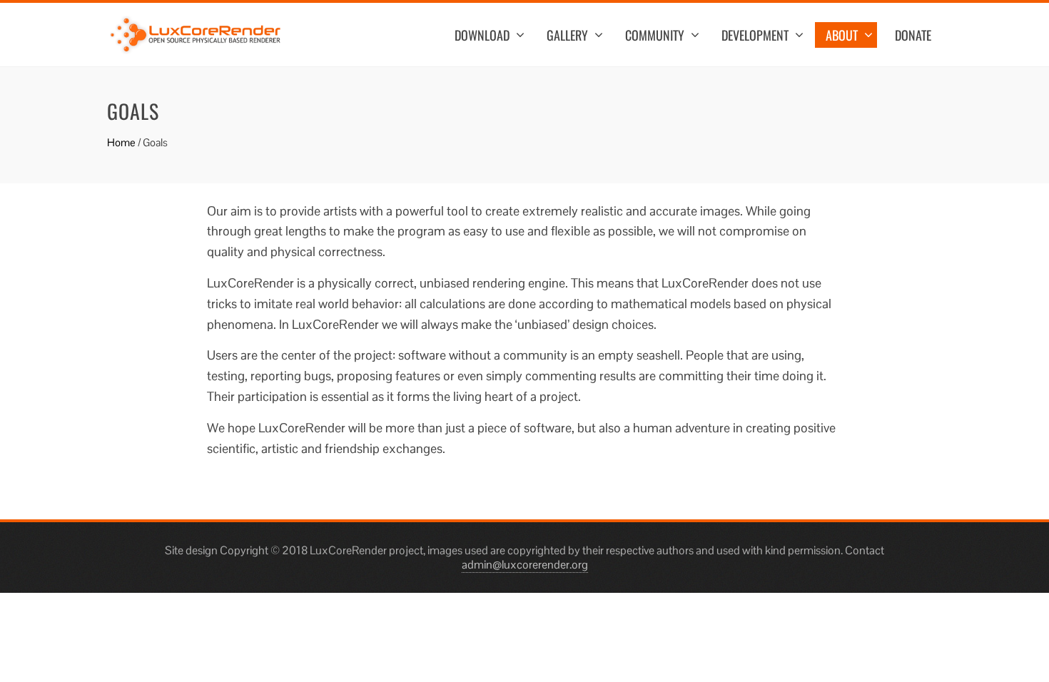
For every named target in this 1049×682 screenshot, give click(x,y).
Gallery (567, 35)
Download (482, 35)
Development (755, 35)
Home (121, 142)
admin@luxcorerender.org (525, 564)
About (842, 35)
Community (654, 35)
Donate (913, 35)
